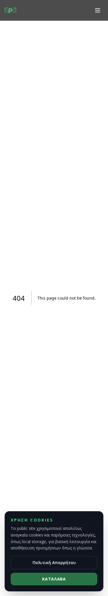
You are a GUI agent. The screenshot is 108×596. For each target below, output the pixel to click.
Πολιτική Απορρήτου (54, 562)
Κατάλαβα (54, 579)
